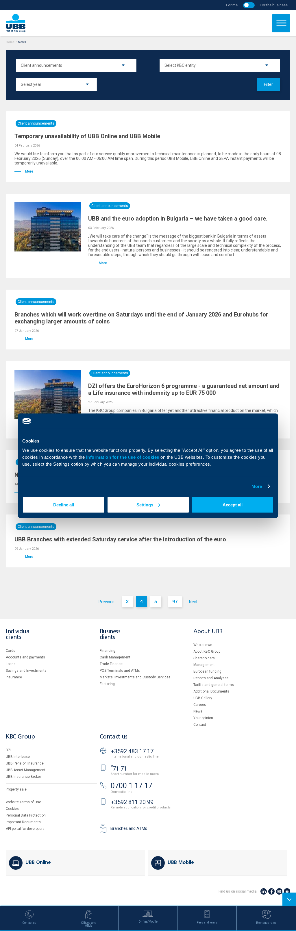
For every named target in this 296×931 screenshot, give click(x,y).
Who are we (202, 645)
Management (204, 665)
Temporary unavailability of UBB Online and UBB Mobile (87, 136)
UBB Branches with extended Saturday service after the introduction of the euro (120, 539)
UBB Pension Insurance (25, 763)
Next (193, 601)
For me (232, 5)
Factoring (107, 684)
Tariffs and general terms (213, 685)
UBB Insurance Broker (23, 777)
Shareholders (204, 658)
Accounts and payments (25, 657)
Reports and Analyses (211, 678)
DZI (8, 750)
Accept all (233, 504)
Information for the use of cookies (123, 456)
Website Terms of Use (23, 802)
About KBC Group (206, 651)
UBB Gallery (202, 698)
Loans (11, 664)
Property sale (16, 789)
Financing (107, 651)
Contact (199, 725)
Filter (268, 84)
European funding (207, 671)
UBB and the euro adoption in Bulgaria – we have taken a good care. (177, 218)
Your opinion (203, 718)
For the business (274, 5)
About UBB (207, 631)
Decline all (63, 504)
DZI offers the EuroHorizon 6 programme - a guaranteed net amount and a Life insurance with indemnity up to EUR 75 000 (184, 389)
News (197, 711)
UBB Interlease (18, 757)
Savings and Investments (26, 671)
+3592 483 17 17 (132, 751)
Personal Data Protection (26, 815)
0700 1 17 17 (131, 786)
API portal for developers (25, 829)
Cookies (12, 809)
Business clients (110, 634)
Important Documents (23, 822)
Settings (144, 504)
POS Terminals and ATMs (120, 671)
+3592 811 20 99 (132, 802)
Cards (10, 651)
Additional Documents (211, 691)
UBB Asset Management (25, 770)
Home (10, 42)
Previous (106, 601)
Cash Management (115, 657)
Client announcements (36, 123)
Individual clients (18, 634)
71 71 (119, 768)
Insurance (14, 677)
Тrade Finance (111, 664)
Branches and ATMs (128, 828)
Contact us (113, 737)
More (256, 486)
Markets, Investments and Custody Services (135, 677)
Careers (199, 705)
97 (174, 601)
